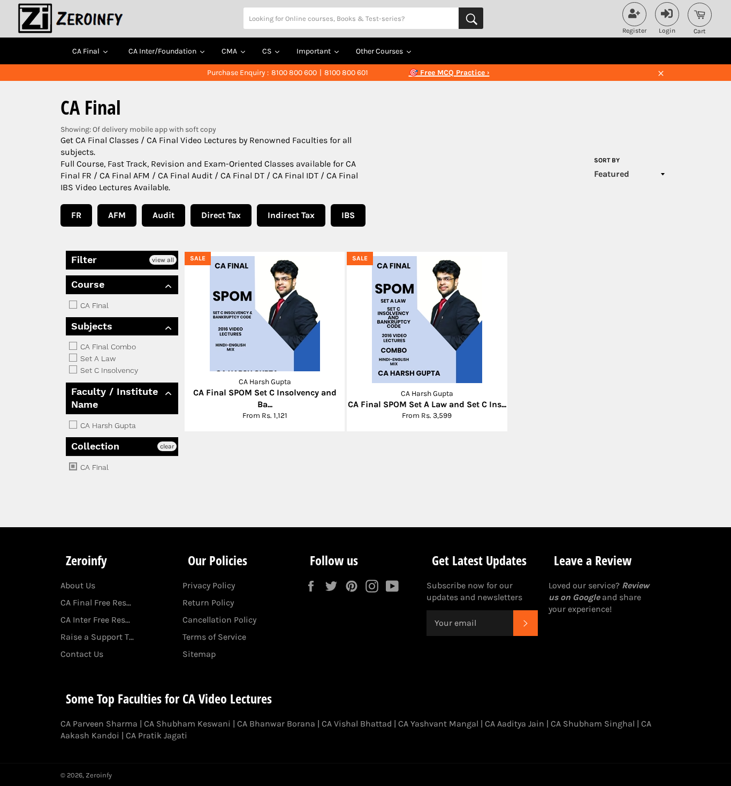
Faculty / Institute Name (114, 398)
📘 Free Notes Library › (449, 72)
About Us (77, 585)
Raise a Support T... (97, 637)
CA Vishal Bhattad (357, 723)
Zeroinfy (99, 775)
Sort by (607, 160)
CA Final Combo (107, 346)
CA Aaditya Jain (514, 723)
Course (87, 284)
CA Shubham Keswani (187, 723)
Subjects (91, 326)
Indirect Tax (291, 215)
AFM (117, 215)
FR (76, 215)
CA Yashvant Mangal (438, 723)
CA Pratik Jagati (156, 735)
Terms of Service (214, 637)
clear (167, 446)
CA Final (93, 305)
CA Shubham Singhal (593, 723)
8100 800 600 (294, 72)
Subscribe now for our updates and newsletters (474, 591)
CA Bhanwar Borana (276, 723)
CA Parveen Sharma (99, 723)
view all (163, 260)
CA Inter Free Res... (95, 620)
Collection (95, 446)
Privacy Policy (208, 585)
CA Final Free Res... (95, 602)
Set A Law (97, 358)
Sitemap (199, 654)
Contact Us (81, 654)
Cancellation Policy (219, 620)
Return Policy (208, 602)
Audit (163, 215)
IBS (348, 215)
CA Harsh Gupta (107, 425)
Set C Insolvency (108, 370)
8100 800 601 (346, 72)
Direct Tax (221, 215)
